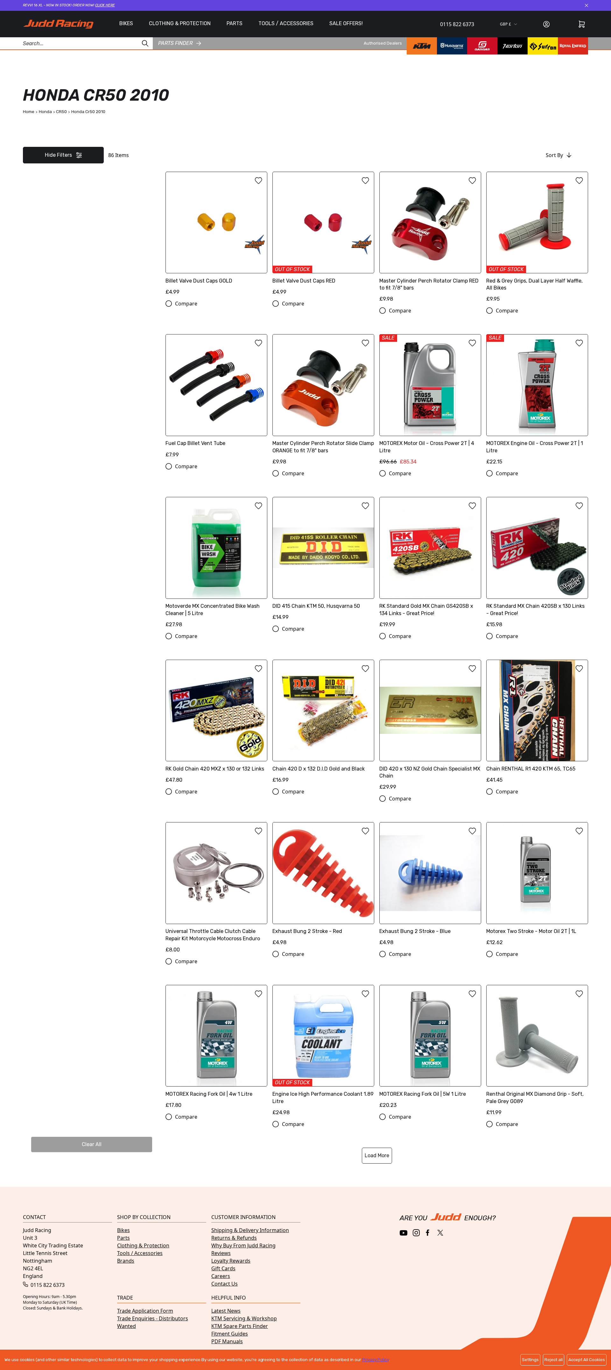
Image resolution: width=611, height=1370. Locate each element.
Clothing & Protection (143, 1245)
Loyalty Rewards (230, 1260)
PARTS (234, 23)
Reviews (221, 1253)
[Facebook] (428, 1233)
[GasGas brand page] (482, 45)
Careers (220, 1276)
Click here (105, 5)
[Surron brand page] (543, 45)
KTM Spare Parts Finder (239, 1326)
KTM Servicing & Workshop (244, 1318)
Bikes (123, 1230)
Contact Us (224, 1283)
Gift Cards (223, 1268)
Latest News (226, 1310)
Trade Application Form (145, 1310)
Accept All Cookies (586, 1359)
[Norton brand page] (512, 45)
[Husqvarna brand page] (452, 45)
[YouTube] (404, 1233)
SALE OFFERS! (346, 23)
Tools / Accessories (140, 1253)
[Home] (58, 24)
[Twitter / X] (440, 1233)
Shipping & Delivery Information (250, 1230)
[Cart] (581, 24)
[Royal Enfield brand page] (573, 45)
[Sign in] (546, 24)
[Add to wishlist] (258, 180)
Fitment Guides (229, 1333)
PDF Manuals (227, 1341)
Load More (377, 1155)
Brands (125, 1260)
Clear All (92, 1144)
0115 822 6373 (457, 24)
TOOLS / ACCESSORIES (285, 23)
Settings (530, 1359)
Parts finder (175, 43)
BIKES (126, 23)
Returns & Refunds (234, 1237)
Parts (123, 1237)
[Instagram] (416, 1232)
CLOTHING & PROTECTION (180, 23)
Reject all (553, 1359)
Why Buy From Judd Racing (243, 1245)
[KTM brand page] (422, 45)
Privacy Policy (375, 1359)
